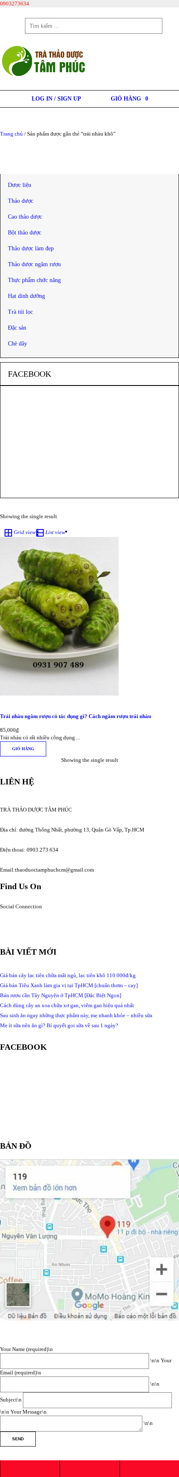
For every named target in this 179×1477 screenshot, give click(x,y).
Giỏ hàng (23, 748)
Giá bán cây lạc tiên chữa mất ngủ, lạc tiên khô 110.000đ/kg (68, 975)
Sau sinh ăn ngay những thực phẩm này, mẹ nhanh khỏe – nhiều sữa (76, 1015)
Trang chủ (11, 134)
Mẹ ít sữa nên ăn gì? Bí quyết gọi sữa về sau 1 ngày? (59, 1025)
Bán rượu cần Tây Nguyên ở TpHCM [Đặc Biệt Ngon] (60, 995)
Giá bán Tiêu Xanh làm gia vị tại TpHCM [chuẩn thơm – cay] (69, 985)
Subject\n (11, 1399)
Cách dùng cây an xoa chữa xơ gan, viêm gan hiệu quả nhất (67, 1005)
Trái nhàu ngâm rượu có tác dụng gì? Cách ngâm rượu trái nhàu (75, 716)
